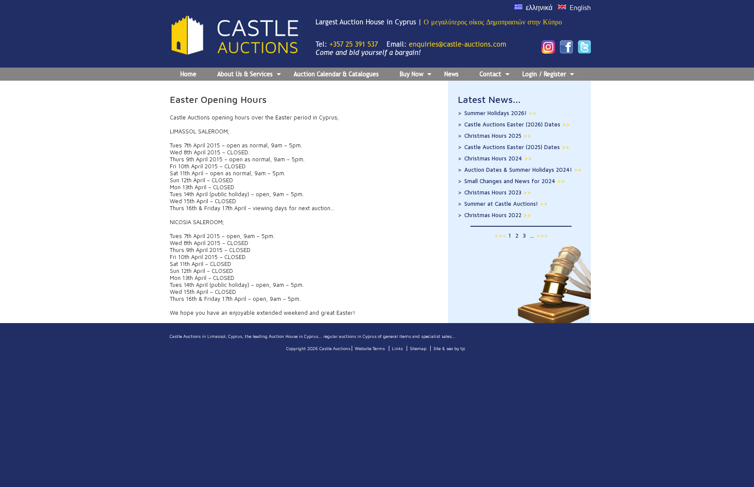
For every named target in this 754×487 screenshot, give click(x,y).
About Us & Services (245, 74)
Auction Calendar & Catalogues (336, 74)
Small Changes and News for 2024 (514, 180)
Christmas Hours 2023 (497, 192)
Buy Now (411, 74)
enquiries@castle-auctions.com (457, 44)
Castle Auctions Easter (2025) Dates (516, 146)
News (451, 74)
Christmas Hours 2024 (498, 158)
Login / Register (544, 74)
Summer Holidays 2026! (500, 112)
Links (397, 348)
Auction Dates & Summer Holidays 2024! (523, 169)
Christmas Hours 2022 (497, 214)
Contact (490, 74)
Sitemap (418, 348)
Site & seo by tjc (449, 348)
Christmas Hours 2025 (497, 135)
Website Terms (370, 348)
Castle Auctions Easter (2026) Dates (517, 124)
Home (188, 74)
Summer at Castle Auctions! (506, 203)
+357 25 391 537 (353, 44)
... (532, 235)
